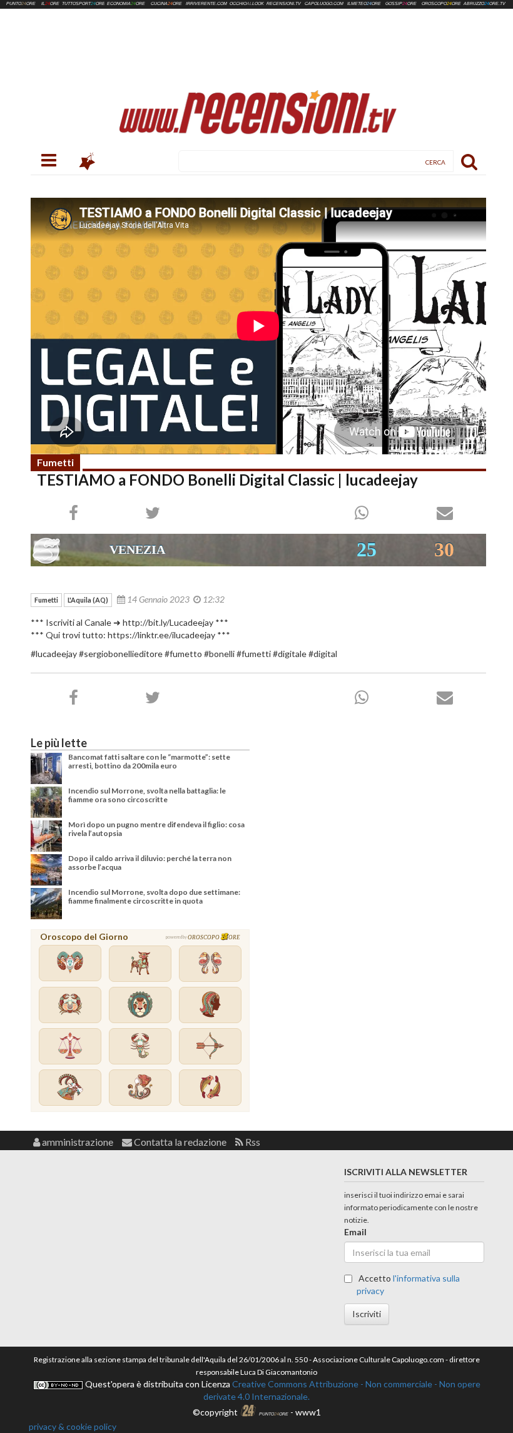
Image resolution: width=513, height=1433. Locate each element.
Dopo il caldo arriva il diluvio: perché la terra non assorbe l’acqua (149, 863)
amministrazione (76, 1142)
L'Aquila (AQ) (88, 600)
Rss (251, 1142)
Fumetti (55, 462)
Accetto (408, 1284)
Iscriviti (366, 1313)
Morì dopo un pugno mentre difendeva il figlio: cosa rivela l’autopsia (156, 829)
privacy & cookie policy (72, 1426)
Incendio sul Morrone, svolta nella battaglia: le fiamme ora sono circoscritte (147, 795)
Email (355, 1231)
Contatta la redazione (179, 1142)
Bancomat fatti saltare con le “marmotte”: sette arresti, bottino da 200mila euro (149, 761)
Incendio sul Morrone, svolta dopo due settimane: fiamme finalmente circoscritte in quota (154, 896)
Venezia (137, 549)
